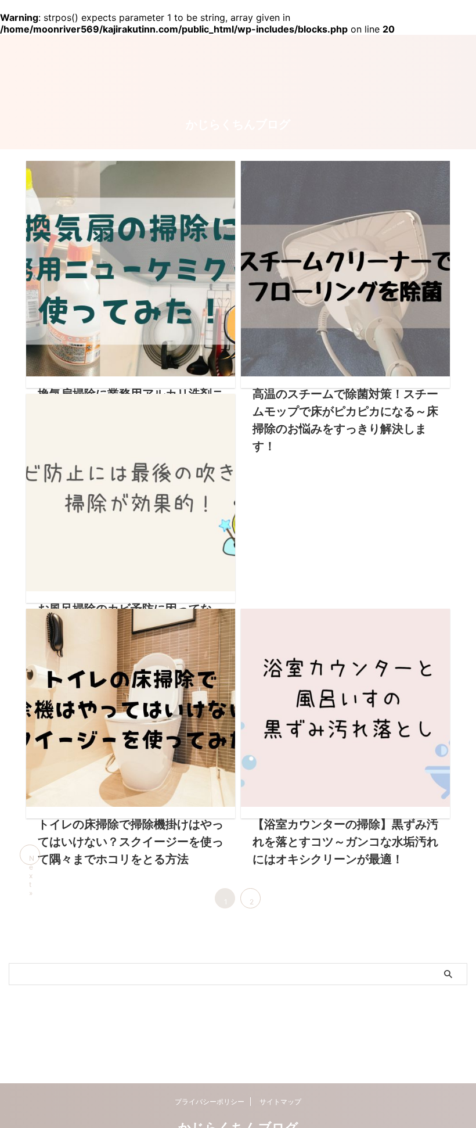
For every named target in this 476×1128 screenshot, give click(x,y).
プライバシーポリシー (209, 1101)
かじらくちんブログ (238, 124)
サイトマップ (280, 1101)
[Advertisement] (345, 461)
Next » (31, 859)
